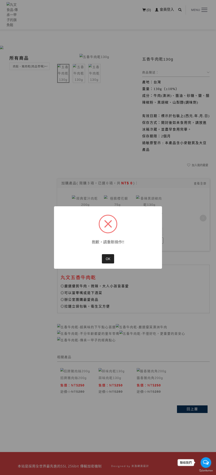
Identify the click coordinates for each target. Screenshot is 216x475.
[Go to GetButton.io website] (206, 470)
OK (108, 258)
